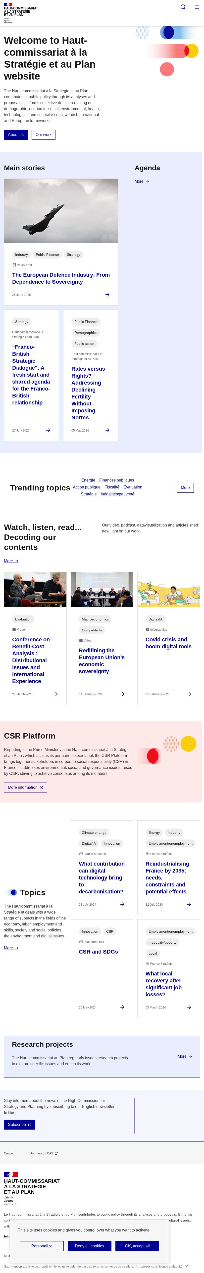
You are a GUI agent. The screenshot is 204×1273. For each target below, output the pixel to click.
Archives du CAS (41, 1153)
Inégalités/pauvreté (117, 494)
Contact (9, 1153)
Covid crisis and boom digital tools (169, 643)
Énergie (88, 480)
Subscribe (17, 1124)
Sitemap (9, 1256)
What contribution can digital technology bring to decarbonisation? (102, 878)
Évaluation (132, 487)
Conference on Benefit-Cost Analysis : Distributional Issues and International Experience (31, 660)
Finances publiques (116, 480)
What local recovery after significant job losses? (164, 984)
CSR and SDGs (98, 952)
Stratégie (89, 494)
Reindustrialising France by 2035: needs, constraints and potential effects (167, 878)
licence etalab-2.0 (170, 1266)
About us (16, 134)
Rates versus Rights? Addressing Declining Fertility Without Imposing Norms (88, 393)
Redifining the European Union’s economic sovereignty (102, 660)
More (139, 181)
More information (23, 787)
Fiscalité (111, 487)
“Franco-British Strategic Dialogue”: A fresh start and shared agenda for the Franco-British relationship (31, 375)
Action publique (87, 487)
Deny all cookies (89, 1246)
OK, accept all (137, 1246)
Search (183, 7)
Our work (43, 134)
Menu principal (197, 7)
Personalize (41, 1246)
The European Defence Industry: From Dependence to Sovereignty (61, 278)
